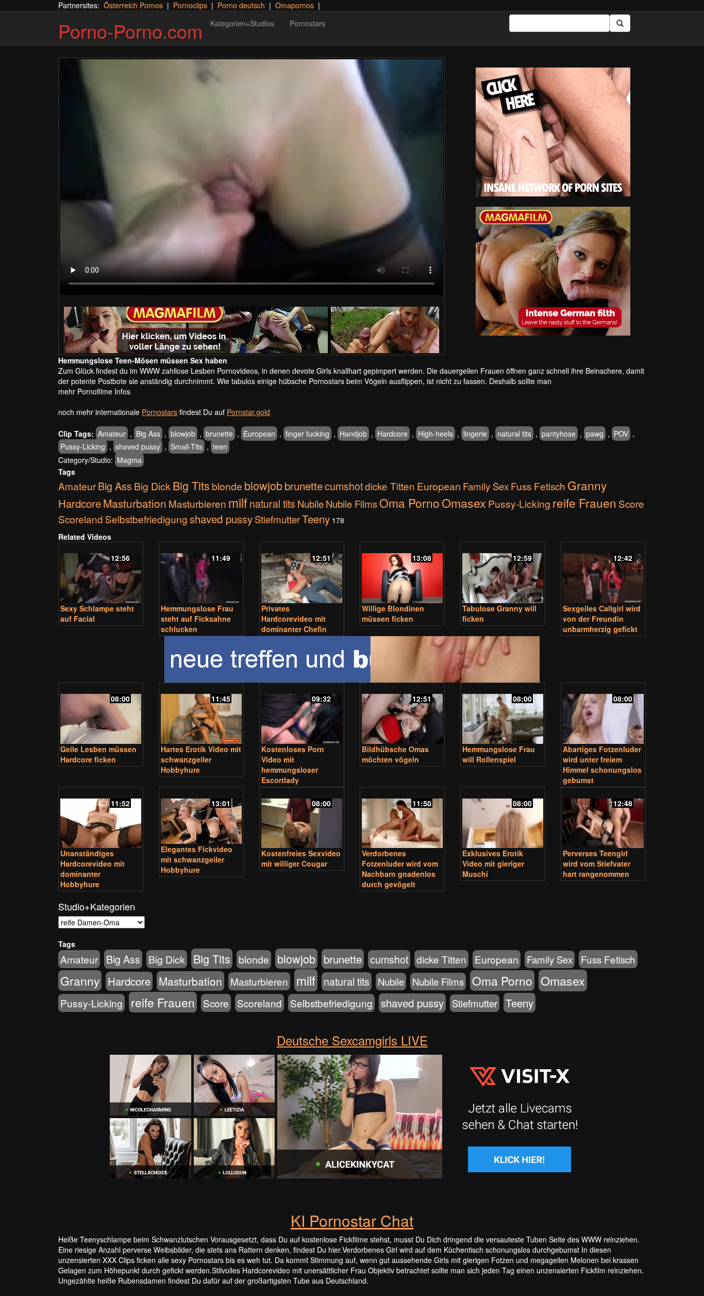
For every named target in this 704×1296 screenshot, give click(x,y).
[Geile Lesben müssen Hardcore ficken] (100, 714)
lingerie (475, 433)
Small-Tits (187, 446)
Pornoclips (190, 5)
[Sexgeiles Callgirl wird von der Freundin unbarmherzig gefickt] (603, 573)
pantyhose (559, 433)
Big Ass (148, 433)
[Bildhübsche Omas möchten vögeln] (402, 714)
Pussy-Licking (82, 446)
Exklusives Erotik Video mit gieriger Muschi (493, 863)
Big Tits (191, 485)
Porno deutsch (241, 5)
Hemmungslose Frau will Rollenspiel (498, 754)
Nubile (310, 503)
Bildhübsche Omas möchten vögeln (395, 754)
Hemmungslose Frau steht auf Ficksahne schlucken (197, 618)
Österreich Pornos (133, 5)
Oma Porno (409, 502)
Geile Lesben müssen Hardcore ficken (98, 754)
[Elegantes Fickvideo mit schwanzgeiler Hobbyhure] (201, 816)
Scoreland (80, 519)
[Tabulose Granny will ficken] (502, 573)
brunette (219, 433)
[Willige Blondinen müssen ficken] (402, 573)
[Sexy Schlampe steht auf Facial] (100, 573)
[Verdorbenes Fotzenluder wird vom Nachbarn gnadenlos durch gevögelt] (402, 819)
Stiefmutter (277, 519)
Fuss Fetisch (538, 486)
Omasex (464, 502)
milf (237, 502)
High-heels (435, 433)
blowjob (183, 433)
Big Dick (152, 486)
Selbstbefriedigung (146, 519)
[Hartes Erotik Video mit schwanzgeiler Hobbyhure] (201, 714)
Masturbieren (197, 503)
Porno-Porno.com (130, 31)
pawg (595, 433)
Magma (129, 460)
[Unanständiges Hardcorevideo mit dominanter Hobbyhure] (100, 819)
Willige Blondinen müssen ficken (393, 613)
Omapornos (294, 5)
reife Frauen (584, 502)
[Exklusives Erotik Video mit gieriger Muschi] (502, 819)
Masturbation (134, 503)
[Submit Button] (620, 23)
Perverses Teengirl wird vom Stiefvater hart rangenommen (596, 863)
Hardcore (392, 433)
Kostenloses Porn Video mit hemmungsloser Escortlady (292, 764)
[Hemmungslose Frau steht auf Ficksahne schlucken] (201, 573)
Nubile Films (351, 503)
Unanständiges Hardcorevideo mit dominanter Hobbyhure (92, 868)
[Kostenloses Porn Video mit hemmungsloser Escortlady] (301, 714)
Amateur (112, 433)
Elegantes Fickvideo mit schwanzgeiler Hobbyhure (196, 859)
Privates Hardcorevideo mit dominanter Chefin (294, 618)
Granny (587, 485)
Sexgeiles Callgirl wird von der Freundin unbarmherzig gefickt (602, 618)
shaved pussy (137, 446)
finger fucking (307, 433)
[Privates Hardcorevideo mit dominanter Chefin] (301, 573)
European (259, 433)
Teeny (316, 518)
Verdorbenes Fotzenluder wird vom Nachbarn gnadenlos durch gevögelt (400, 868)
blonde (227, 486)
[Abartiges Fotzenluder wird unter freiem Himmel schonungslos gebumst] (603, 714)
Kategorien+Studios (242, 23)
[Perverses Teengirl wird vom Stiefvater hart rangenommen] (603, 819)
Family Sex (486, 486)
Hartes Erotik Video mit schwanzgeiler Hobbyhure (201, 759)
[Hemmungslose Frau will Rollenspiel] (502, 714)
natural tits (514, 433)
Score (631, 503)
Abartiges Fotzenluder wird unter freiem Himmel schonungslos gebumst (602, 764)
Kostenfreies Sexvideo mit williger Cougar (301, 858)
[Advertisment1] (553, 132)
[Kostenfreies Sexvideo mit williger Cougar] (301, 819)
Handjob (353, 433)
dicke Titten (390, 486)
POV (621, 433)
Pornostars (307, 23)
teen (220, 446)
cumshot (344, 486)
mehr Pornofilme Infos (94, 391)
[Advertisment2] (553, 271)
